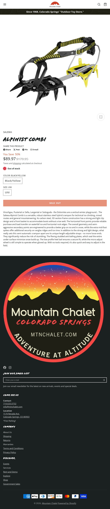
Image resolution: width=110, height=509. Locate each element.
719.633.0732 (9, 403)
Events (6, 463)
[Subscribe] (104, 380)
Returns (6, 440)
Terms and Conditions (13, 448)
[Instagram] (10, 367)
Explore (6, 475)
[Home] (55, 4)
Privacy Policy (9, 452)
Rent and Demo (10, 471)
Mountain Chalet (49, 503)
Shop (5, 480)
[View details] (55, 311)
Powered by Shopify (67, 503)
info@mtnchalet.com (12, 406)
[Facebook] (4, 367)
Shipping (7, 436)
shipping (17, 163)
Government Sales (11, 484)
